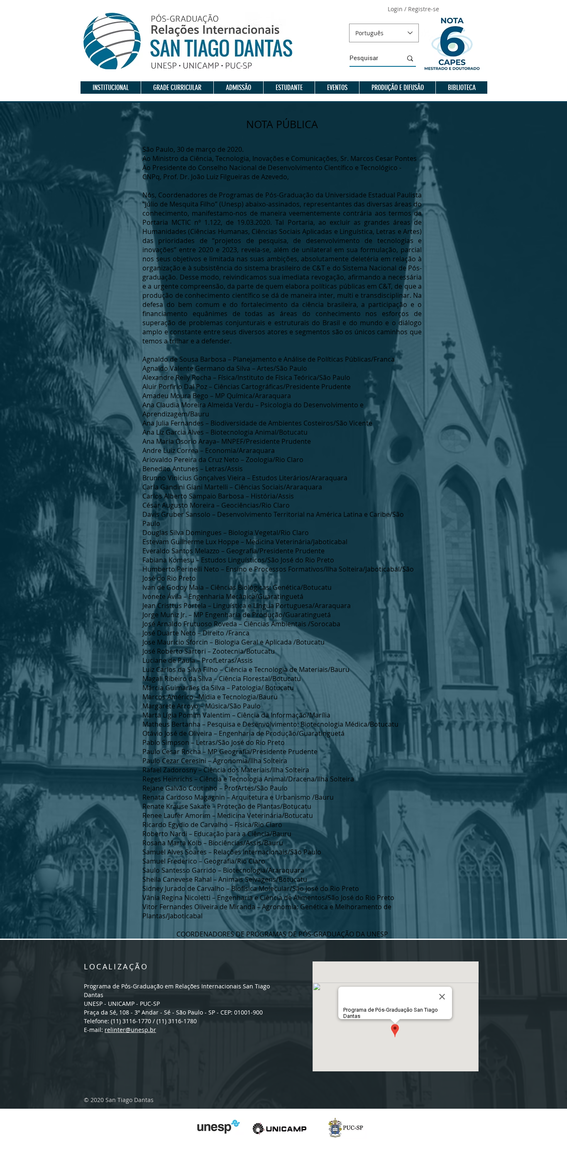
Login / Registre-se (413, 9)
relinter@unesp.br (130, 1030)
